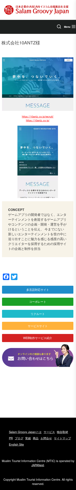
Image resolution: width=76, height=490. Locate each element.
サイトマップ (62, 438)
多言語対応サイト (37, 290)
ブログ (19, 438)
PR (11, 438)
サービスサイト (38, 326)
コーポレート (37, 302)
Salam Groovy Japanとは (25, 432)
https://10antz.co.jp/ (37, 120)
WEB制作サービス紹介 (37, 338)
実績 (28, 438)
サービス (49, 432)
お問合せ (46, 438)
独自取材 (62, 432)
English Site (16, 444)
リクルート (38, 314)
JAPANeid (37, 465)
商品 (36, 438)
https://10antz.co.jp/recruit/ (38, 116)
